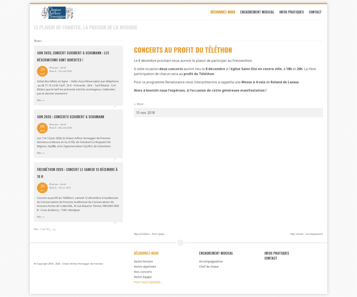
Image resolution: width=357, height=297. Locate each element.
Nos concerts (143, 272)
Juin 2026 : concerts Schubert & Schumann (70, 116)
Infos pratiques (291, 12)
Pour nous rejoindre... (148, 282)
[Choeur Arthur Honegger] (78, 13)
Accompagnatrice (314, 233)
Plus (39, 100)
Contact (315, 12)
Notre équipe (158, 233)
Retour (140, 103)
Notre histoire (143, 261)
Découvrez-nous (223, 12)
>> (54, 228)
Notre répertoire (145, 266)
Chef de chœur (209, 266)
